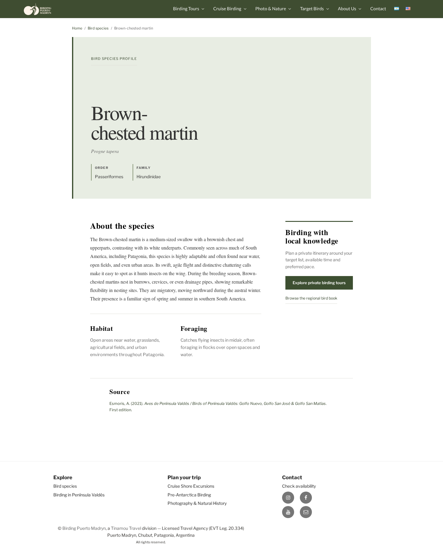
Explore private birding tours (319, 282)
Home (77, 28)
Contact (378, 8)
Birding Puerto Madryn (84, 528)
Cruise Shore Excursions (191, 486)
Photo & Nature (270, 8)
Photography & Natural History (197, 503)
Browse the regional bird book (311, 298)
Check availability (299, 486)
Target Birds (312, 8)
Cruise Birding (227, 8)
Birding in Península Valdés (79, 494)
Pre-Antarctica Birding (189, 494)
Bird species (98, 28)
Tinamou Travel (126, 528)
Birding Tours (186, 8)
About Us (347, 8)
